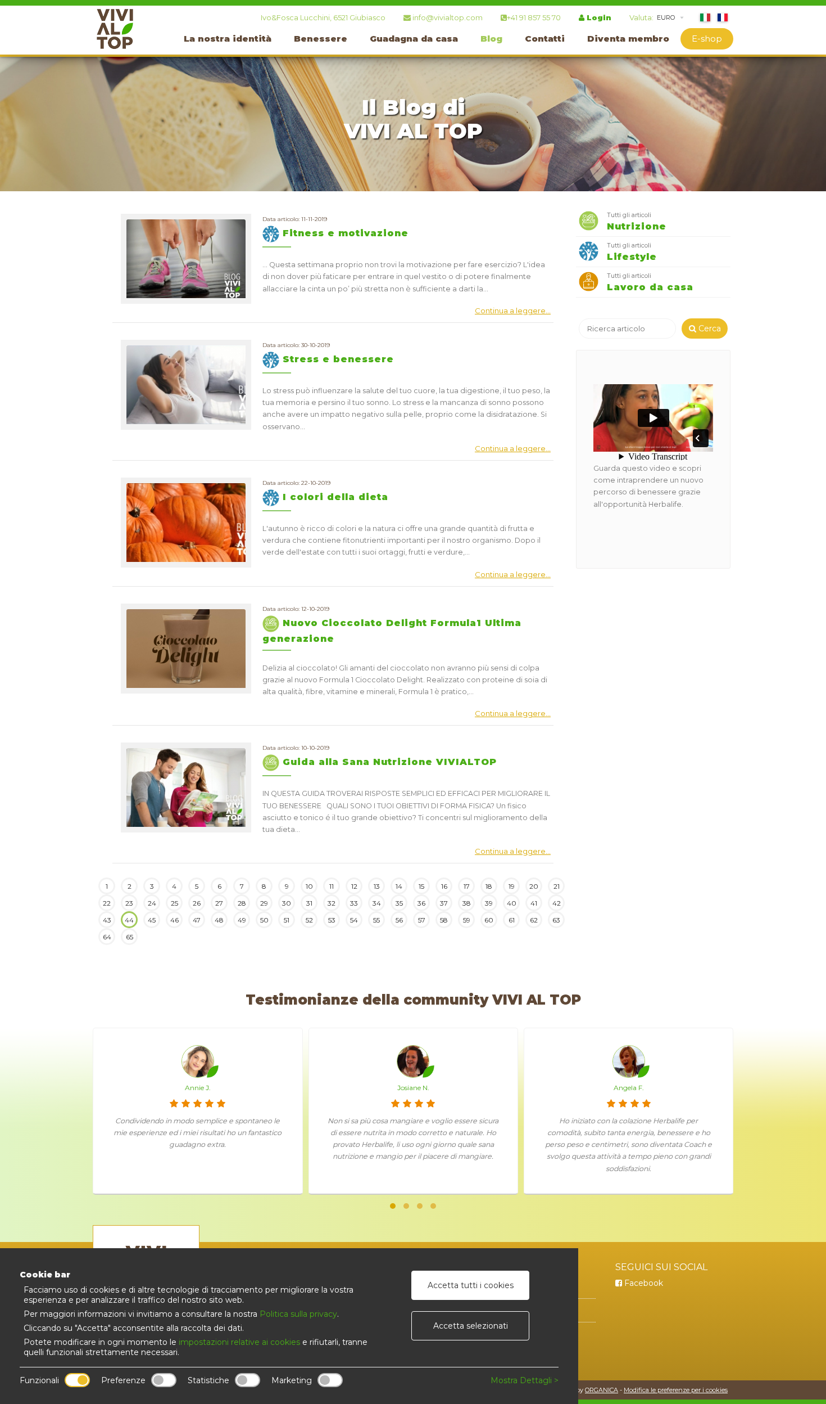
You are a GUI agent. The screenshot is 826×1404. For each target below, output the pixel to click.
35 (399, 903)
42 (556, 903)
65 (129, 937)
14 (399, 886)
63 (556, 920)
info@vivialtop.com (447, 17)
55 (376, 920)
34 (377, 903)
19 (512, 886)
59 (466, 920)
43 (107, 920)
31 (309, 903)
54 (354, 920)
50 (264, 920)
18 (488, 886)
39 (489, 903)
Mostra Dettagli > (525, 1380)
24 (152, 903)
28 (242, 903)
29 (264, 903)
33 (354, 903)
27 (219, 903)
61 (512, 920)
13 (377, 886)
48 (219, 920)
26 (197, 903)
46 (174, 920)
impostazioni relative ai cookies (239, 1342)
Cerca (708, 328)
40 (511, 903)
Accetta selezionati (470, 1326)
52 (309, 920)
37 (444, 903)
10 (309, 886)
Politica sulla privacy (298, 1314)
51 (286, 920)
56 (399, 920)
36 (421, 903)
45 (152, 920)
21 (556, 886)
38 (466, 903)
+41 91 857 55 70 (534, 17)
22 (107, 903)
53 (331, 920)
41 (533, 903)
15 (421, 886)
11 (331, 886)
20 (533, 886)
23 (129, 903)
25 (174, 903)
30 (286, 903)
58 (444, 920)
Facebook (642, 1283)
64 (107, 937)
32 (331, 903)
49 (242, 920)
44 (129, 920)
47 (197, 920)
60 (488, 920)
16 (444, 886)
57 (421, 920)
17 (467, 886)
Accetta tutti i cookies (471, 1285)
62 (534, 920)
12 (354, 886)
